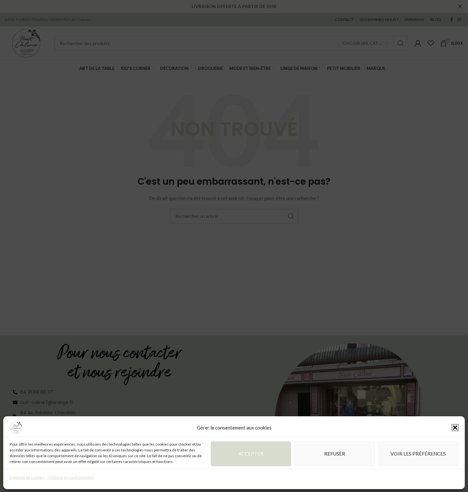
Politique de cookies (27, 477)
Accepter (250, 454)
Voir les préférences (418, 454)
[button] (455, 427)
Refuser (334, 454)
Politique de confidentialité (71, 477)
